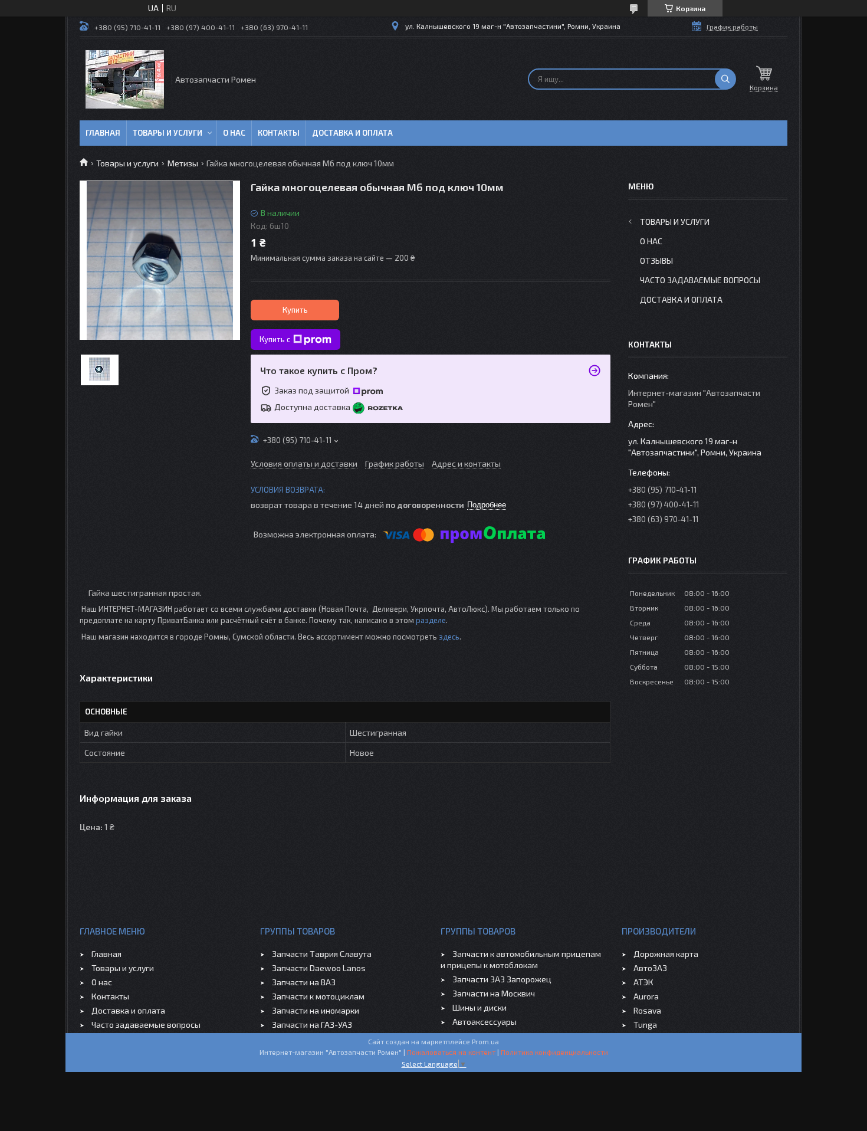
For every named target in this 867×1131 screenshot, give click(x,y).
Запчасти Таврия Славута (322, 954)
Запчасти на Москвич (493, 993)
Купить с (275, 339)
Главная (103, 132)
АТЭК (643, 982)
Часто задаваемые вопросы (700, 280)
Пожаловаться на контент (451, 1052)
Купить (295, 309)
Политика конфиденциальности (554, 1052)
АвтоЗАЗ (650, 968)
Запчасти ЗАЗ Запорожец (501, 979)
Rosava (647, 1010)
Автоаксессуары (484, 1022)
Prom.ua (485, 1041)
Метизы (183, 163)
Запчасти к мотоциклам (318, 996)
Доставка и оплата (352, 132)
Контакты (279, 132)
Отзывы (656, 260)
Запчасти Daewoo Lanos (319, 968)
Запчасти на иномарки (315, 1010)
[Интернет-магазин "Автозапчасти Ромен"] (125, 79)
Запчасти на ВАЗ (304, 982)
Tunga (645, 1024)
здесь (449, 636)
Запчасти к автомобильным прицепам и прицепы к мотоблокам (521, 959)
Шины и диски (479, 1007)
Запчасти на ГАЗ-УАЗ (312, 1024)
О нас (234, 132)
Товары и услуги (167, 132)
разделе (431, 620)
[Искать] (725, 79)
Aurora (646, 996)
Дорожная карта (665, 954)
